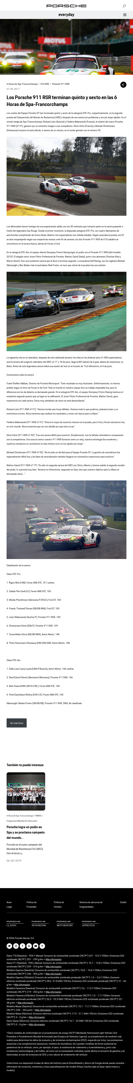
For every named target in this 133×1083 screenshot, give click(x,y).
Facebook (22, 946)
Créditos (123, 902)
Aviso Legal (9, 904)
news (40, 924)
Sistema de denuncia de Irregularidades (91, 904)
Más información (53, 959)
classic (15, 924)
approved (90, 924)
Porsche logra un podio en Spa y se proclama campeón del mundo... (26, 832)
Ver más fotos (16, 723)
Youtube (35, 946)
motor (65, 924)
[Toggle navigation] (124, 14)
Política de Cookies (59, 904)
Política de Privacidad (31, 904)
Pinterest (42, 946)
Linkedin (29, 946)
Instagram (16, 946)
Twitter (9, 946)
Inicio (66, 6)
